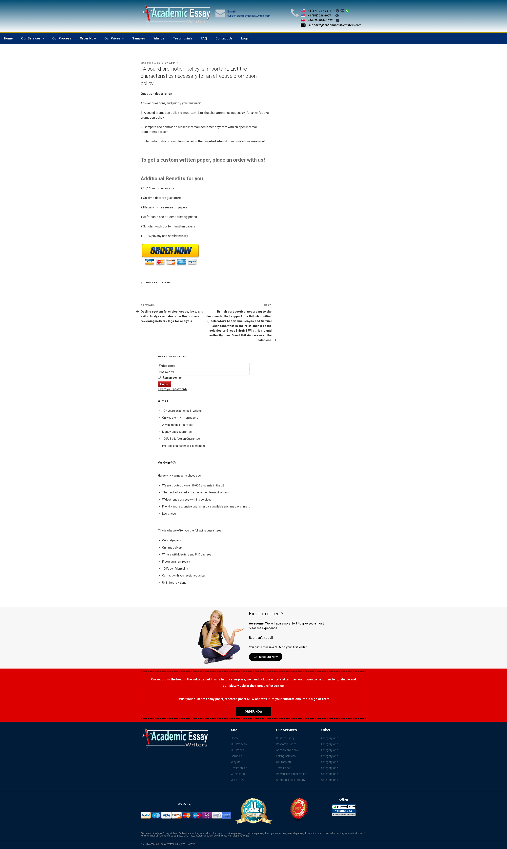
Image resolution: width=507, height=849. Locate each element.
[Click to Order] (170, 266)
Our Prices (112, 38)
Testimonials (182, 38)
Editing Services (286, 756)
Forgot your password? (172, 389)
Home (8, 38)
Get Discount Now (266, 657)
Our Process (61, 38)
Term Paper (283, 767)
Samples (138, 38)
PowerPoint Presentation (291, 773)
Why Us (158, 38)
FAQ (204, 38)
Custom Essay (285, 738)
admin (174, 63)
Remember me (172, 377)
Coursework (284, 762)
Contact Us (224, 38)
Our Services (31, 38)
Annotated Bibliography (290, 779)
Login (245, 38)
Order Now (88, 38)
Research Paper (286, 744)
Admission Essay (287, 750)
